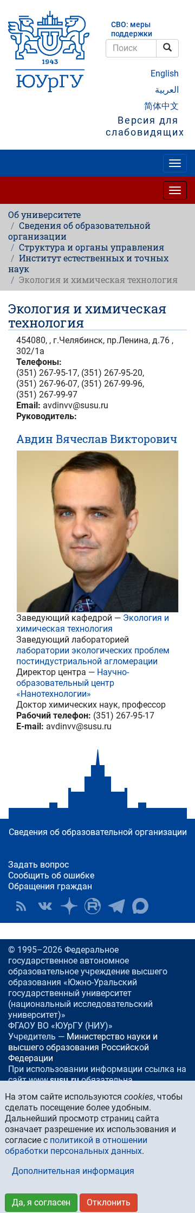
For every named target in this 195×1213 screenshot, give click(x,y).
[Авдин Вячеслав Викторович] (97, 531)
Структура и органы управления (91, 247)
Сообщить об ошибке (51, 875)
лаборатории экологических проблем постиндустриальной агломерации (93, 655)
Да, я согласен (41, 1202)
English (165, 73)
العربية (167, 90)
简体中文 (161, 106)
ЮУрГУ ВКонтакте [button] (45, 906)
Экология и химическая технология (92, 623)
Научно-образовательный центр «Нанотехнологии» (72, 683)
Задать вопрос (38, 864)
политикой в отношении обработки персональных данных (76, 1145)
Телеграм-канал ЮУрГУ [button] (116, 906)
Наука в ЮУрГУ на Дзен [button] (68, 906)
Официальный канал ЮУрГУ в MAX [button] (140, 906)
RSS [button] (21, 906)
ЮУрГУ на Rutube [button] (92, 906)
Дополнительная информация (73, 1171)
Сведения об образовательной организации (79, 231)
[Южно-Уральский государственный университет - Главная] (49, 51)
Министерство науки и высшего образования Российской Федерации (83, 1047)
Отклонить (109, 1202)
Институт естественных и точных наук (88, 263)
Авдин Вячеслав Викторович (96, 439)
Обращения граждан (50, 886)
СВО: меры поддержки (131, 29)
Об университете (44, 214)
